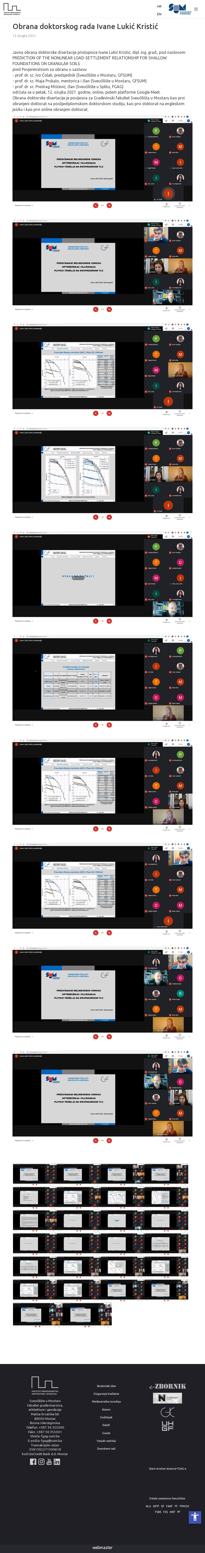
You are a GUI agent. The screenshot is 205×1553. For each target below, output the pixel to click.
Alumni (106, 1409)
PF (178, 1512)
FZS (165, 1512)
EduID (106, 1425)
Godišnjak (106, 1417)
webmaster (102, 1547)
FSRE (158, 1512)
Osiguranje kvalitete (106, 1394)
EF (162, 1506)
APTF (156, 1506)
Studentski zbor (106, 1386)
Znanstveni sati (106, 1448)
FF (176, 1506)
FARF (169, 1506)
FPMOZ (184, 1506)
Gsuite (106, 1433)
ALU (148, 1506)
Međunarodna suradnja (106, 1401)
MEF (172, 1512)
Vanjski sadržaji (106, 1441)
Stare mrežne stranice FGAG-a (167, 1468)
